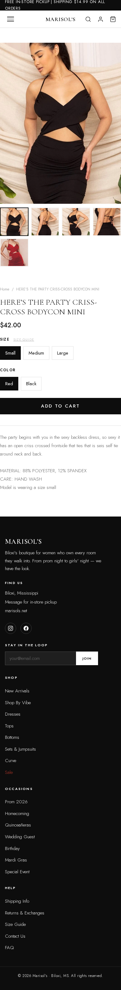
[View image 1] (14, 221)
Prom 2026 (16, 801)
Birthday (12, 848)
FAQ (9, 947)
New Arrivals (17, 690)
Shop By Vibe (18, 702)
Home (4, 289)
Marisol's (60, 19)
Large (62, 353)
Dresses (12, 714)
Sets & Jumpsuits (20, 749)
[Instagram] (10, 628)
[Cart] (113, 19)
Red (9, 383)
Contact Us (15, 936)
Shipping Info (17, 901)
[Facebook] (26, 628)
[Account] (100, 19)
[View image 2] (45, 221)
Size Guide (23, 339)
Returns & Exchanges (24, 912)
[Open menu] (10, 19)
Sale (9, 772)
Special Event (17, 871)
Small (10, 353)
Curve (10, 760)
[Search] (88, 19)
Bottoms (12, 737)
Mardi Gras (16, 860)
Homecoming (17, 813)
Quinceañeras (18, 825)
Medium (36, 353)
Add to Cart (60, 406)
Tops (9, 725)
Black (31, 383)
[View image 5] (14, 252)
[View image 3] (76, 221)
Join (87, 658)
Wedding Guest (20, 836)
